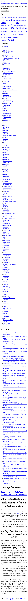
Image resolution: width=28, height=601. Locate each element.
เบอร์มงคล (5, 286)
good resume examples (8, 51)
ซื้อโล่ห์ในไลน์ (6, 105)
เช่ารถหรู (5, 277)
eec (4, 49)
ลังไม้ (9, 28)
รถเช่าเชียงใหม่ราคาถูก (8, 181)
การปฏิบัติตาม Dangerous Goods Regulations (13, 343)
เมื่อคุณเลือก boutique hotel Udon (10, 402)
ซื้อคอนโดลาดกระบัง (8, 101)
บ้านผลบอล (6, 154)
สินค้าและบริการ (7, 235)
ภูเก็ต (11, 25)
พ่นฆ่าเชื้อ (5, 169)
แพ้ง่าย (4, 318)
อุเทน (4, 250)
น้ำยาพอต (5, 139)
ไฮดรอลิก (5, 326)
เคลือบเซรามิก (6, 269)
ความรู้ (5, 83)
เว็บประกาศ (6, 296)
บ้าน (17, 23)
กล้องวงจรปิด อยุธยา (8, 73)
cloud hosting (6, 46)
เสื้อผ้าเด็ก (5, 304)
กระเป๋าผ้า (4, 17)
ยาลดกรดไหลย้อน (16, 25)
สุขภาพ (5, 237)
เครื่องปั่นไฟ (6, 259)
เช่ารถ (6, 34)
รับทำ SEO (5, 193)
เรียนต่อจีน (5, 289)
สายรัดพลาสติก (7, 230)
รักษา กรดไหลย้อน (5, 28)
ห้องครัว (14, 31)
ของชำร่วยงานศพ (7, 78)
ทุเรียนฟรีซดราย (7, 134)
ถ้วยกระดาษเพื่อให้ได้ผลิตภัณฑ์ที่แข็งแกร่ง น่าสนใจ (15, 431)
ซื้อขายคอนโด (19, 20)
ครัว (2, 20)
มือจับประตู (6, 176)
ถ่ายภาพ (3, 23)
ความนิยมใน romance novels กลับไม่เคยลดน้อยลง (14, 375)
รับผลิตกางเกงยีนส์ (7, 196)
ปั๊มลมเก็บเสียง (6, 162)
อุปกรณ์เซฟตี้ (6, 249)
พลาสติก (6, 25)
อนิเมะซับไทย (6, 242)
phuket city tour (6, 63)
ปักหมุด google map (7, 161)
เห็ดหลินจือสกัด (7, 308)
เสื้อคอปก (5, 299)
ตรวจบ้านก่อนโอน (7, 112)
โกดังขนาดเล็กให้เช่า (8, 320)
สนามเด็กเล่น (21, 28)
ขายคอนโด (13, 17)
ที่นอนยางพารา (7, 127)
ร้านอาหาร (5, 206)
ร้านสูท (5, 205)
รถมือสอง (5, 178)
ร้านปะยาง (5, 203)
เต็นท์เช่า (5, 281)
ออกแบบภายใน (7, 245)
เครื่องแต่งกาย (6, 265)
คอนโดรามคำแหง (7, 86)
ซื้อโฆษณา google (7, 103)
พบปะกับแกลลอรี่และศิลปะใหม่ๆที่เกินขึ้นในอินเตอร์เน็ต (14, 3)
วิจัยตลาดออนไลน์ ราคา (9, 216)
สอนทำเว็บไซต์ (6, 223)
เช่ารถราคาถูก (9, 34)
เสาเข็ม (23, 34)
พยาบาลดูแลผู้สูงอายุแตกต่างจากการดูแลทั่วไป (14, 356)
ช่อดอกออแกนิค (7, 96)
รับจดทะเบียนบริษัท (7, 186)
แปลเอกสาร (6, 316)
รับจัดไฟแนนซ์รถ (7, 188)
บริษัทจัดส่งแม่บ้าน (7, 145)
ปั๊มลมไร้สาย (6, 164)
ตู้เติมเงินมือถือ (6, 120)
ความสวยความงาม (8, 84)
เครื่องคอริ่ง (6, 255)
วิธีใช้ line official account (9, 218)
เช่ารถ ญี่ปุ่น (6, 276)
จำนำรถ (5, 91)
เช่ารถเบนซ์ (6, 279)
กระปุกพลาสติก (7, 69)
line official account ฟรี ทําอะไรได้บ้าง (11, 58)
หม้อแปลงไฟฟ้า (7, 238)
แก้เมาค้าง (5, 311)
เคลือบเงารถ (6, 267)
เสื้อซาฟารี (5, 303)
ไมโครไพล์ (5, 325)
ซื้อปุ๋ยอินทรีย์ (24, 20)
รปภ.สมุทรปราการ (7, 183)
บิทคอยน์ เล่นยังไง (7, 156)
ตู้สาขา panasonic (7, 118)
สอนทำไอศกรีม (7, 225)
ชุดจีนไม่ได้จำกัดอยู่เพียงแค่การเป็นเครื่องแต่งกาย (15, 373)
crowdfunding (6, 47)
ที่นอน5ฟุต (5, 125)
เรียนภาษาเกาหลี (7, 293)
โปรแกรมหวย (6, 323)
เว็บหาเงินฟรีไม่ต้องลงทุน (9, 298)
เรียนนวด (5, 291)
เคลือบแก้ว (5, 271)
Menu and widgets (4, 10)
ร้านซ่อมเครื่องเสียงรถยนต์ (9, 201)
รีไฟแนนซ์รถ (6, 211)
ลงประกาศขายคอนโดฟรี (9, 213)
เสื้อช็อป (5, 301)
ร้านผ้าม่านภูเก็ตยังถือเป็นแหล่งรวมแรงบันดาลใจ (14, 397)
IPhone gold (5, 55)
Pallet (4, 62)
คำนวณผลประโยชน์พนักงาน (10, 90)
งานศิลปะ (11, 20)
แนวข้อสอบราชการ (8, 315)
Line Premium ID (7, 59)
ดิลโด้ (4, 106)
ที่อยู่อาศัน (5, 130)
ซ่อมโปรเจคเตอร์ (7, 100)
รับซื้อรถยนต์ (6, 191)
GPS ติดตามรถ (6, 54)
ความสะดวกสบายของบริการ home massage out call (15, 355)
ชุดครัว (5, 98)
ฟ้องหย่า (5, 174)
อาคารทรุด (19, 31)
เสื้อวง (4, 306)
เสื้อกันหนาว (15, 38)
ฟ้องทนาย (5, 172)
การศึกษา (5, 76)
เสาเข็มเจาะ (6, 37)
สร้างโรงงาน (3, 31)
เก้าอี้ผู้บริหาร (6, 252)
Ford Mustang (6, 50)
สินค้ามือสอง (6, 233)
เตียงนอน (5, 282)
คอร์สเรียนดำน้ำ (7, 88)
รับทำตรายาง (6, 194)
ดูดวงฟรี (5, 108)
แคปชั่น (5, 313)
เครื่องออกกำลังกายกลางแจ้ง (10, 264)
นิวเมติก (5, 140)
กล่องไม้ (10, 17)
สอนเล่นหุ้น (6, 228)
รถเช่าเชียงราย (6, 179)
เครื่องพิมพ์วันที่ (7, 262)
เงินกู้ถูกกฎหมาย (7, 272)
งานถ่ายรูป (5, 20)
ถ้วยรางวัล (5, 122)
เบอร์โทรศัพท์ (6, 287)
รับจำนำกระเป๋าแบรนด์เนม (9, 189)
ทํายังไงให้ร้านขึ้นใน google (9, 135)
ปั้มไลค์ (5, 166)
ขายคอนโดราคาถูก (19, 17)
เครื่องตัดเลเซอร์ (7, 257)
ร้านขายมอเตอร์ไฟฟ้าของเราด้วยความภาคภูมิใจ (15, 453)
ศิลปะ (13, 28)
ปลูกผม (5, 157)
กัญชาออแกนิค (6, 74)
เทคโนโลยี (17, 34)
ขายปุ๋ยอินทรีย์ (24, 17)
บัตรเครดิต (5, 150)
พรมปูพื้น (5, 171)
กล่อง (8, 17)
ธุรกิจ (4, 137)
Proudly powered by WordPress (7, 599)
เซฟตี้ (13, 34)
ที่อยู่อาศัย (5, 132)
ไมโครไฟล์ (10, 40)
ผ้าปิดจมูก (5, 167)
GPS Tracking (6, 52)
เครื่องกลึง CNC (7, 254)
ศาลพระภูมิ (6, 220)
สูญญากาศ (8, 31)
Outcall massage (6, 60)
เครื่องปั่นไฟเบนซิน (7, 260)
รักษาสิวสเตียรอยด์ (7, 184)
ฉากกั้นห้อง (6, 95)
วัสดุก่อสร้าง (6, 215)
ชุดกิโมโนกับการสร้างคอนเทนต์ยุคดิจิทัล (13, 358)
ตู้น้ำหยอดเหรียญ (7, 117)
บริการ (4, 142)
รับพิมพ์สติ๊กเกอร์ (7, 198)
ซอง (16, 20)
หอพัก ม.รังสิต (6, 240)
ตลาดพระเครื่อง (7, 113)
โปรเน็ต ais (5, 321)
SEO (4, 64)
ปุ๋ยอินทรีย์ (2, 25)
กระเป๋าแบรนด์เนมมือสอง (9, 71)
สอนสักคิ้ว (5, 227)
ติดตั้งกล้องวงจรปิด (7, 115)
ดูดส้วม (5, 110)
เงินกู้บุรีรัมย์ (6, 274)
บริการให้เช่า (6, 144)
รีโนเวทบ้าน (6, 210)
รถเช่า (20, 25)
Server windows (6, 65)
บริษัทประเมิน (6, 147)
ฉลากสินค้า (6, 93)
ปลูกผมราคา (6, 159)
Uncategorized (6, 68)
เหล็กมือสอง (6, 309)
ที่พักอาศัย (5, 128)
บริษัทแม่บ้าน (6, 149)
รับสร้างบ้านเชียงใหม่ (8, 199)
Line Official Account (8, 56)
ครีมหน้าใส (6, 81)
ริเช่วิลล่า (5, 208)
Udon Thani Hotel (7, 67)
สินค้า (4, 232)
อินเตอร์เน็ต (6, 247)
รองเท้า (22, 25)
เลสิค (4, 294)
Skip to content (4, 1)
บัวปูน (4, 152)
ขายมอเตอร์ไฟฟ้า (7, 79)
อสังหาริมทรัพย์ (7, 243)
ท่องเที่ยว (5, 123)
